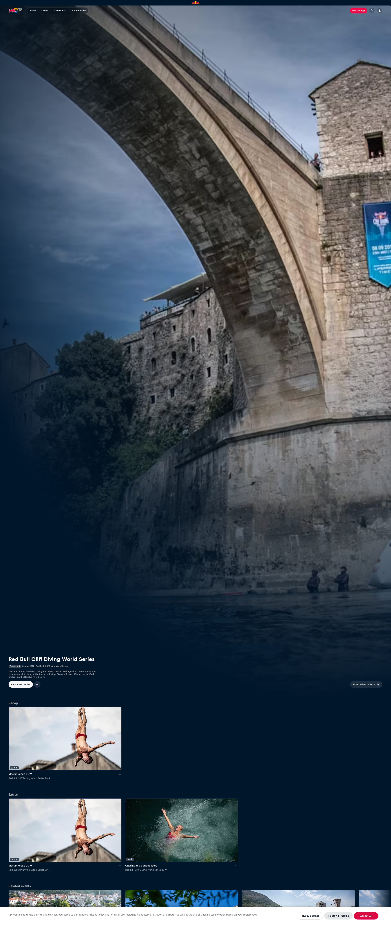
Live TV (45, 10)
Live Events (60, 10)
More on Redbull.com (364, 684)
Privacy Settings (310, 915)
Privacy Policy (96, 914)
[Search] (372, 10)
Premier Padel (79, 10)
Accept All (366, 915)
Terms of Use (117, 914)
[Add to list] (37, 684)
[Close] (386, 912)
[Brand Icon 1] (196, 2)
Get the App (358, 10)
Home (32, 10)
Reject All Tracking (338, 915)
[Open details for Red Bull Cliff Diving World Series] (195, 352)
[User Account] (379, 10)
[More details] (120, 774)
